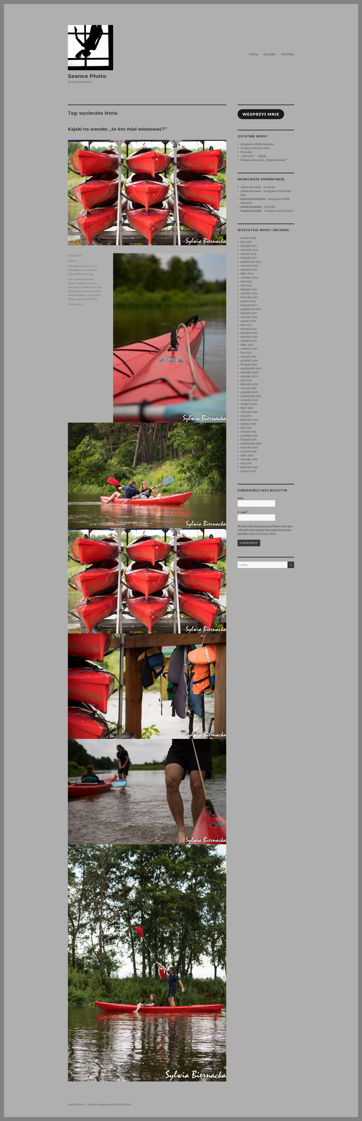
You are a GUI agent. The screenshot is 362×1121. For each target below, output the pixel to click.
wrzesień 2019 (249, 400)
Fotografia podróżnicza (82, 265)
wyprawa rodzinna (87, 298)
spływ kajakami (77, 294)
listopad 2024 (249, 257)
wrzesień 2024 (249, 265)
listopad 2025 (249, 246)
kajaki (71, 283)
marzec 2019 (248, 423)
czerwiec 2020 (249, 376)
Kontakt (269, 54)
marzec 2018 (248, 471)
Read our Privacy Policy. (263, 534)
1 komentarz (75, 304)
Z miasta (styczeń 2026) (255, 148)
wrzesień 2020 (249, 372)
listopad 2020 (249, 364)
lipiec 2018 (247, 455)
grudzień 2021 (249, 333)
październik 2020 (251, 368)
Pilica (77, 287)
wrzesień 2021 (249, 336)
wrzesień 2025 (249, 249)
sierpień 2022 (249, 313)
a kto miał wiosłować (80, 279)
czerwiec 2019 (249, 412)
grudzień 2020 (249, 360)
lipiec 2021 (247, 344)
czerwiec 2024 (249, 277)
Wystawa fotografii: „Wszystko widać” (264, 160)
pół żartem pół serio (80, 291)
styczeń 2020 (248, 388)
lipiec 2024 (247, 273)
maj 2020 (246, 380)
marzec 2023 (248, 301)
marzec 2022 (248, 321)
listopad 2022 (249, 305)
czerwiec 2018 (249, 459)
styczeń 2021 (248, 356)
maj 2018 (246, 463)
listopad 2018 (248, 439)
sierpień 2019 (249, 404)
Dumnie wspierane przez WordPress (109, 1104)
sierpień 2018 (249, 451)
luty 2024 (246, 285)
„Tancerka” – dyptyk (253, 156)
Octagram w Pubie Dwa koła (257, 144)
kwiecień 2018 (249, 467)
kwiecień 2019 (249, 419)
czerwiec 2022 (249, 317)
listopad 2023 (249, 289)
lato (70, 287)
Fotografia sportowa (80, 273)
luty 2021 (246, 352)
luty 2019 (246, 427)
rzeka (97, 291)
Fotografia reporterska (82, 269)
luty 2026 (246, 242)
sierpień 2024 (249, 269)
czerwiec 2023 (249, 293)
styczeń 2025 (248, 253)
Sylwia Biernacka (251, 187)
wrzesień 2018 (249, 447)
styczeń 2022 (248, 329)
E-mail (243, 512)
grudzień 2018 (249, 435)
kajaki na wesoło (86, 283)
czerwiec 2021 (249, 348)
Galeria (72, 260)
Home (253, 54)
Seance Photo (87, 76)
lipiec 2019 (247, 408)
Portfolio (287, 54)
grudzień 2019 (249, 392)
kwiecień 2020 (249, 384)
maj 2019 (246, 416)
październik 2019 (251, 396)
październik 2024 (251, 261)
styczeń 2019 (248, 431)
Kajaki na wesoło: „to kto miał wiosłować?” (117, 129)
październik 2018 (251, 443)
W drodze (246, 152)
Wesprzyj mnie (260, 114)
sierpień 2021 (249, 340)
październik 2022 (251, 309)
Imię (240, 498)
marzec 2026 (248, 238)
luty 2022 (246, 325)
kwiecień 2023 (249, 297)
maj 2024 (246, 281)
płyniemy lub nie (91, 287)
